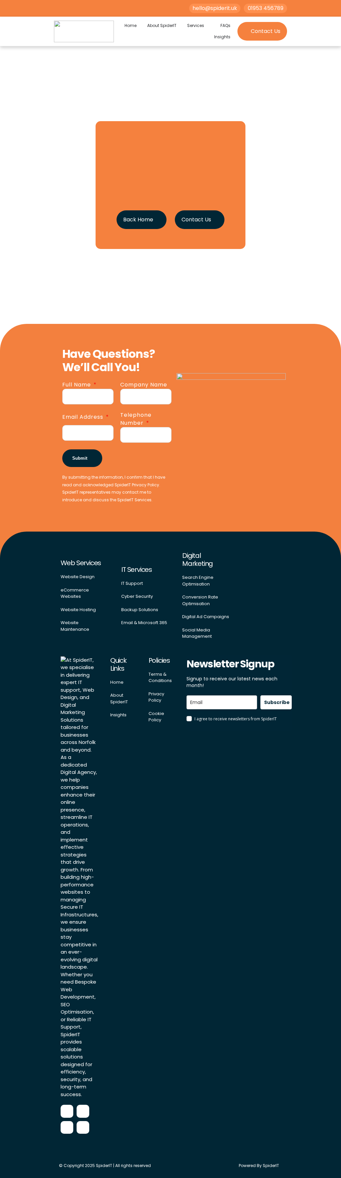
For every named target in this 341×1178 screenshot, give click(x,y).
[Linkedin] (83, 1127)
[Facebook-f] (67, 1111)
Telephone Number (136, 419)
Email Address (83, 417)
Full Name (77, 384)
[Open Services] (208, 26)
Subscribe (277, 702)
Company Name (143, 384)
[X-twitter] (67, 1127)
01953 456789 (265, 8)
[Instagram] (83, 1111)
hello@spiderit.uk (214, 8)
